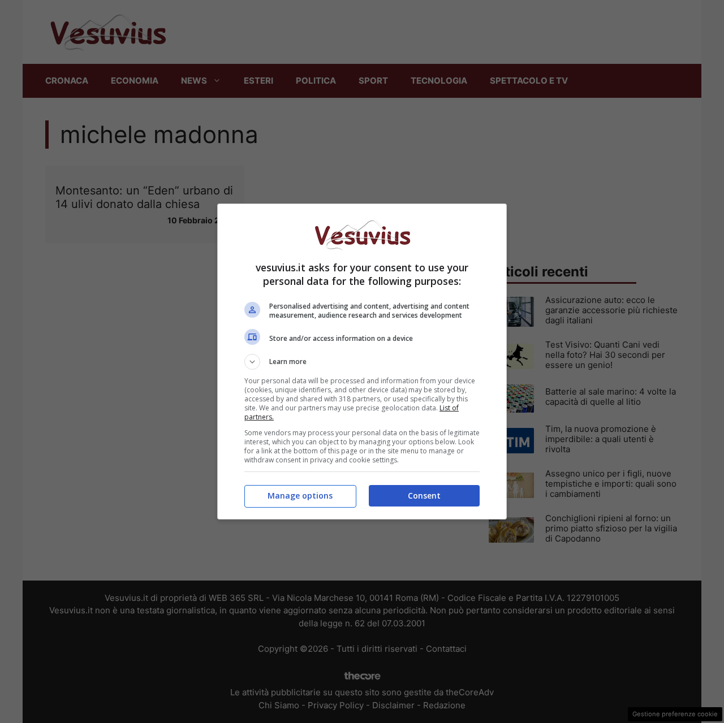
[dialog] (362, 361)
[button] (362, 362)
